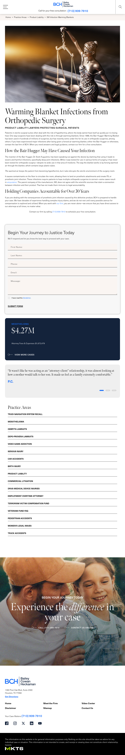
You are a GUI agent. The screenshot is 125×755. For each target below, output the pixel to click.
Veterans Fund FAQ (18, 510)
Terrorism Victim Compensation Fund (28, 503)
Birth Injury (14, 466)
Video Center (88, 703)
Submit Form (15, 306)
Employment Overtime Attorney (25, 496)
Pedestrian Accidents (20, 518)
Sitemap (47, 708)
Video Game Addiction (20, 443)
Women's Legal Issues (19, 525)
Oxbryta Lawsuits (17, 429)
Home (8, 17)
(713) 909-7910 (78, 11)
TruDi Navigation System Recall (25, 414)
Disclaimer (10, 708)
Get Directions (11, 696)
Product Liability (37, 17)
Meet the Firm (50, 703)
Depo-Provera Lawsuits (20, 436)
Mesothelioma (16, 421)
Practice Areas (20, 17)
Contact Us (87, 708)
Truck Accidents (17, 533)
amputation (12, 182)
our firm (60, 203)
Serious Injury (15, 451)
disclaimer (27, 298)
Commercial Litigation (20, 481)
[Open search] (120, 7)
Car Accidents (16, 458)
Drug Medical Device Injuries (24, 488)
